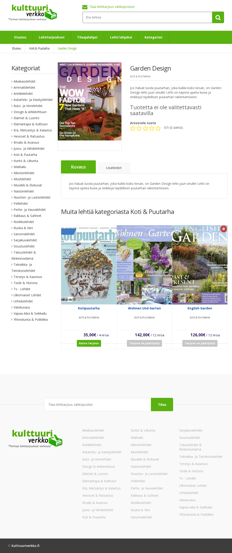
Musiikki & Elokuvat (28, 185)
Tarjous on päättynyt (144, 343)
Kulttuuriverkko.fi (25, 546)
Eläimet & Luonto (26, 118)
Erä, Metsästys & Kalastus (33, 130)
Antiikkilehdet (23, 93)
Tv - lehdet (22, 289)
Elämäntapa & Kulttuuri (31, 124)
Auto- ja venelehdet (28, 106)
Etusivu (20, 37)
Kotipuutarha (89, 308)
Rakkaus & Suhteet (27, 216)
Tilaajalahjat (87, 37)
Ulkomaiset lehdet (27, 295)
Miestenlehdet (24, 173)
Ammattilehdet (24, 87)
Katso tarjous (89, 343)
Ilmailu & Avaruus (26, 142)
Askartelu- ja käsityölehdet (33, 99)
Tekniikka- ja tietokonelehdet (200, 456)
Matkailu (20, 167)
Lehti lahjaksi (121, 37)
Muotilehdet (22, 179)
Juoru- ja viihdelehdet (29, 148)
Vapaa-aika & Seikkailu (30, 313)
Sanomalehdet (24, 234)
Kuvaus (78, 167)
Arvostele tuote (143, 123)
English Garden (200, 308)
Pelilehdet (21, 203)
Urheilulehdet (23, 301)
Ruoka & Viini (23, 228)
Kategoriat (153, 37)
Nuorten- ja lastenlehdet (32, 197)
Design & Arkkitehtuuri (30, 112)
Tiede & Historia (25, 283)
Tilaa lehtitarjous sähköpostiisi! (111, 7)
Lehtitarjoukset (52, 37)
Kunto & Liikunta (26, 161)
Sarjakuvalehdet (25, 240)
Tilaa (162, 404)
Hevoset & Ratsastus (29, 136)
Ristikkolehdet (24, 222)
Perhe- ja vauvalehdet (30, 209)
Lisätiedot (114, 167)
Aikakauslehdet (25, 81)
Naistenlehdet (24, 191)
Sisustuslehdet (24, 246)
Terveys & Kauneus (28, 277)
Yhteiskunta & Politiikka (31, 319)
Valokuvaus (22, 307)
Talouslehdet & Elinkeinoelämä (190, 447)
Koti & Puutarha (25, 154)
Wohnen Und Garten (144, 308)
